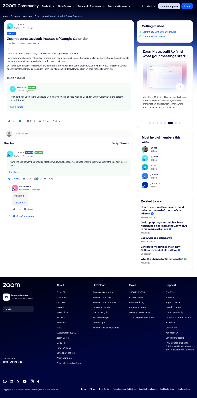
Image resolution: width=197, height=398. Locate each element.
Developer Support (175, 337)
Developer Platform (65, 353)
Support (171, 285)
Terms (83, 389)
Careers (60, 307)
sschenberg (25, 186)
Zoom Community (174, 312)
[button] (33, 43)
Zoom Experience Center (141, 317)
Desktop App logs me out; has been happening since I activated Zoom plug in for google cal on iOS (164, 225)
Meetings (27, 16)
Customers (61, 297)
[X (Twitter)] (18, 381)
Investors (61, 322)
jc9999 (154, 174)
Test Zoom (171, 292)
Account (170, 297)
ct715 (153, 165)
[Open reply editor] (69, 134)
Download (99, 285)
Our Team (61, 302)
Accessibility (172, 332)
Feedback (170, 322)
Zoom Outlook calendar (155, 237)
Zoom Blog (61, 292)
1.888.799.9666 (12, 362)
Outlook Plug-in (100, 312)
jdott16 (154, 147)
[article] (69, 166)
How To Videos (63, 348)
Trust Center (104, 389)
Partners (60, 317)
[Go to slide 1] (150, 123)
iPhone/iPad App (101, 317)
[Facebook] (38, 381)
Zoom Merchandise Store (68, 363)
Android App (99, 322)
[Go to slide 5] (165, 123)
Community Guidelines (154, 36)
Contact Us (171, 327)
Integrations (62, 312)
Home (5, 16)
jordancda (155, 183)
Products (15, 16)
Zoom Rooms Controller (104, 302)
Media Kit (61, 343)
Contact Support (169, 6)
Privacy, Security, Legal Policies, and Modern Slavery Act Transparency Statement (180, 346)
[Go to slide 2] (153, 123)
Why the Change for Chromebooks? (162, 258)
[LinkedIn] (11, 381)
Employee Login (184, 389)
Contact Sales (136, 297)
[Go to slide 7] (176, 123)
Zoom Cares (62, 337)
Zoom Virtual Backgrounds (106, 327)
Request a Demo (137, 307)
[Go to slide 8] (179, 123)
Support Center (173, 302)
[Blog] (5, 381)
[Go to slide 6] (170, 123)
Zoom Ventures (64, 358)
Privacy (92, 389)
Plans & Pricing (136, 302)
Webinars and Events (139, 312)
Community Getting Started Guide (159, 31)
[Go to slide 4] (161, 123)
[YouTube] (25, 381)
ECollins (154, 156)
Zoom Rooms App (102, 297)
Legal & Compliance (148, 389)
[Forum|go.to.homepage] (21, 6)
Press (59, 327)
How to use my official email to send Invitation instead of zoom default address (162, 210)
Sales (132, 285)
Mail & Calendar (148, 217)
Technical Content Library (178, 317)
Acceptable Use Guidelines (124, 389)
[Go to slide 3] (157, 123)
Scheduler (146, 253)
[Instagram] (32, 381)
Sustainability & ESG (66, 332)
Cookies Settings (167, 389)
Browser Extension (102, 307)
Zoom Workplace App (103, 292)
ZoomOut (19, 24)
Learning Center (173, 307)
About (60, 285)
